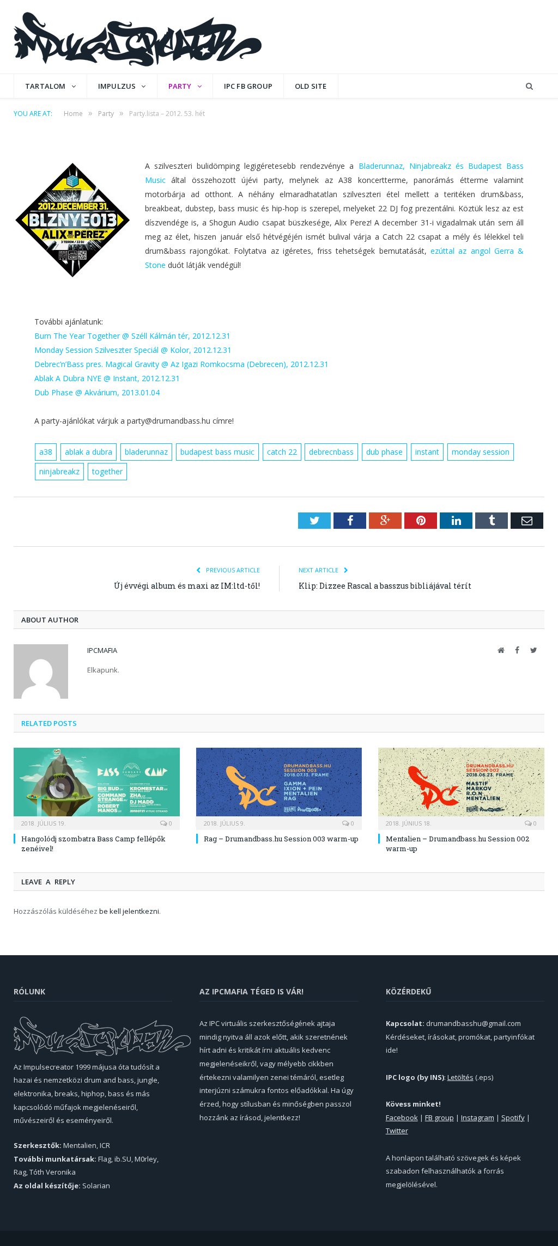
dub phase (384, 452)
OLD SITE (311, 86)
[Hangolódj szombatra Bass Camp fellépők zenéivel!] (97, 787)
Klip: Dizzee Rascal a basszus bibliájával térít (385, 586)
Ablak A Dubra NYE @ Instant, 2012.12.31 (107, 378)
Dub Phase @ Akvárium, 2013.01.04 (97, 392)
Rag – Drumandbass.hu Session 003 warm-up (281, 839)
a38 (45, 452)
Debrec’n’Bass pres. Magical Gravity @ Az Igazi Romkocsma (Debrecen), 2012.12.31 (181, 364)
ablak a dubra (88, 452)
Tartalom (45, 86)
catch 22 (282, 452)
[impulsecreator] (138, 37)
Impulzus (117, 86)
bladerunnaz (146, 452)
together (107, 471)
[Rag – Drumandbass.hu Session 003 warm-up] (279, 787)
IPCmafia (102, 650)
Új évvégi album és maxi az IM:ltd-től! (187, 586)
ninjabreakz (59, 471)
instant (427, 452)
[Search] (529, 86)
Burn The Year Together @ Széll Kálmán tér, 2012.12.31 (132, 336)
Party (180, 86)
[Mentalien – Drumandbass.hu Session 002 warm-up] (461, 787)
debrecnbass (331, 452)
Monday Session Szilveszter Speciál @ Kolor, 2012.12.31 (133, 350)
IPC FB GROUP (248, 86)
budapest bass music (217, 452)
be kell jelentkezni (129, 911)
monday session (481, 452)
